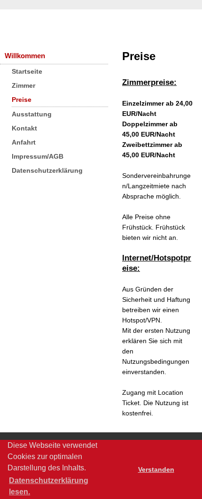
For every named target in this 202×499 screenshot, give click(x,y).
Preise (21, 99)
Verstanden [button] (156, 469)
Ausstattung (32, 114)
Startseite (27, 71)
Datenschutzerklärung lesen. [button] (48, 486)
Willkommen (25, 56)
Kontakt (24, 128)
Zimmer (23, 85)
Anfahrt (24, 142)
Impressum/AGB (37, 156)
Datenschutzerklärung (47, 170)
